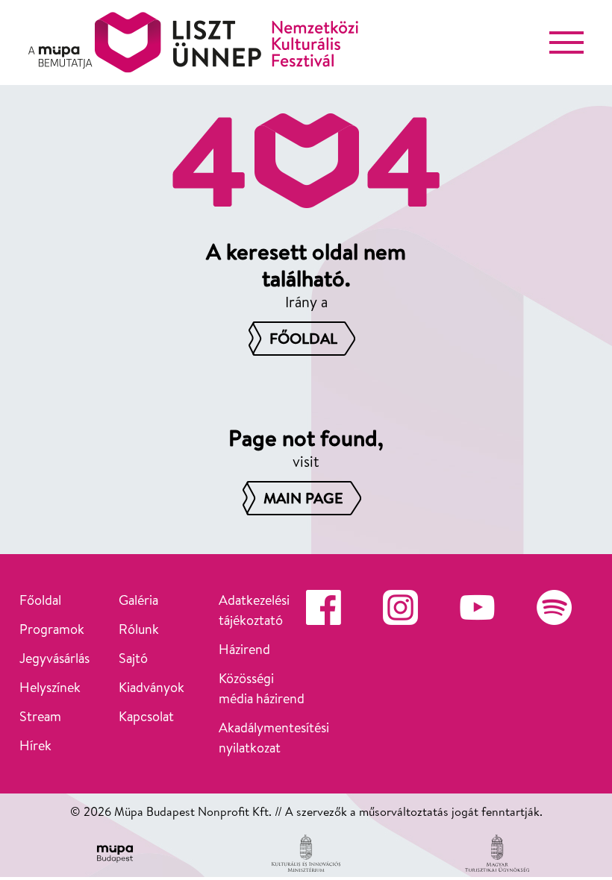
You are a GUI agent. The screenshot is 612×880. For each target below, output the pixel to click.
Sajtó (133, 658)
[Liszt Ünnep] (193, 42)
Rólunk (139, 629)
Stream (40, 716)
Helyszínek (50, 687)
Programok (51, 629)
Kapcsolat (146, 716)
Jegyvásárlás (54, 658)
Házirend (244, 649)
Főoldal (40, 600)
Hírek (35, 745)
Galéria (138, 600)
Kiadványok (151, 687)
